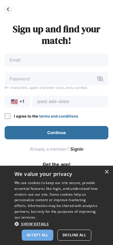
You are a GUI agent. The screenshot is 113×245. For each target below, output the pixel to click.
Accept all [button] (37, 235)
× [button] (106, 172)
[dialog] (56, 205)
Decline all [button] (74, 235)
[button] (8, 9)
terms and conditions (58, 116)
